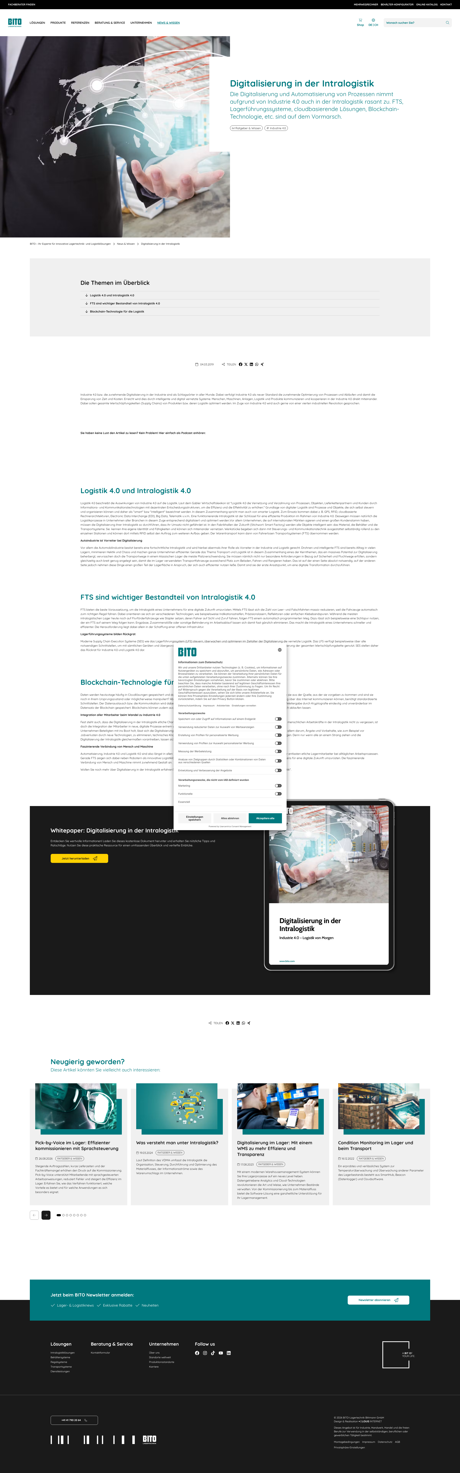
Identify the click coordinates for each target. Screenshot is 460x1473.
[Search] (447, 22)
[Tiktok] (213, 1353)
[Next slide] (46, 1215)
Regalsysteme (59, 1362)
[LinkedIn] (229, 1353)
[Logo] (19, 23)
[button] (240, 364)
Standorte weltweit (160, 1357)
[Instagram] (205, 1353)
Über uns (154, 1352)
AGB (397, 1441)
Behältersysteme (60, 1357)
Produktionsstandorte (161, 1362)
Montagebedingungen (347, 1441)
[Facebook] (197, 1353)
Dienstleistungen (60, 1371)
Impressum (368, 1441)
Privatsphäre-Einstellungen (349, 1447)
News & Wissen (126, 243)
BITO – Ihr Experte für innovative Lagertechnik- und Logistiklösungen (70, 243)
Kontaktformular (100, 1352)
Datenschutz (385, 1441)
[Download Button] (330, 885)
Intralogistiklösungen (63, 1352)
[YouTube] (221, 1353)
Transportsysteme (61, 1366)
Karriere (154, 1366)
